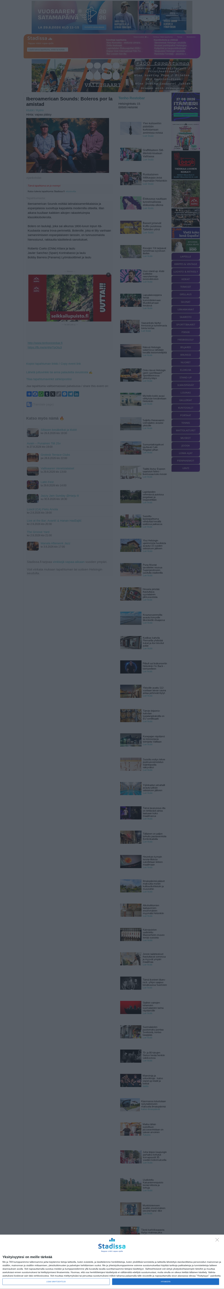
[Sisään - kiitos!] (218, 1240)
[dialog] (112, 1262)
